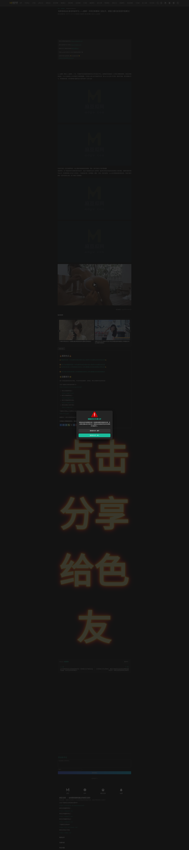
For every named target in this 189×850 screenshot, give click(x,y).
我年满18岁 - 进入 (94, 435)
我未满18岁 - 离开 (94, 431)
